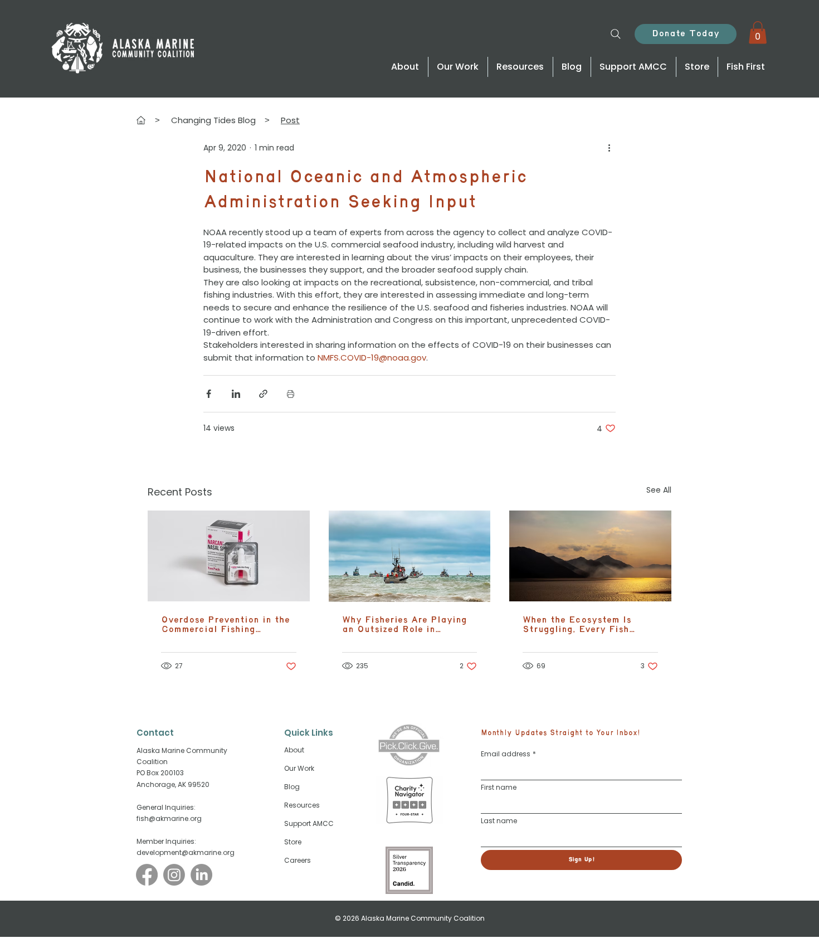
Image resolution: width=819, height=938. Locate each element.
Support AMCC (309, 823)
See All (658, 489)
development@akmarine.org (185, 852)
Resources (302, 805)
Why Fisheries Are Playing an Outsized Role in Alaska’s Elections (404, 624)
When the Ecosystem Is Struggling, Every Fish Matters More (577, 624)
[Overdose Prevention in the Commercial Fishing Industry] (229, 556)
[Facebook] (147, 875)
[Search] (615, 33)
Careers (297, 860)
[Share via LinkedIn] (236, 393)
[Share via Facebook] (208, 393)
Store (292, 842)
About (294, 750)
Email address (508, 754)
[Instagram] (174, 875)
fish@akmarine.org (169, 818)
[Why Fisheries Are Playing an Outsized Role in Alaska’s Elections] (410, 556)
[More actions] (609, 148)
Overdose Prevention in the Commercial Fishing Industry (225, 624)
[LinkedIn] (201, 875)
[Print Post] (290, 393)
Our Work (299, 768)
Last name (499, 821)
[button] (757, 32)
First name (498, 787)
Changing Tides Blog (213, 120)
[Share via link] (263, 393)
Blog (292, 786)
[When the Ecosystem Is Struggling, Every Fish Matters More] (590, 556)
